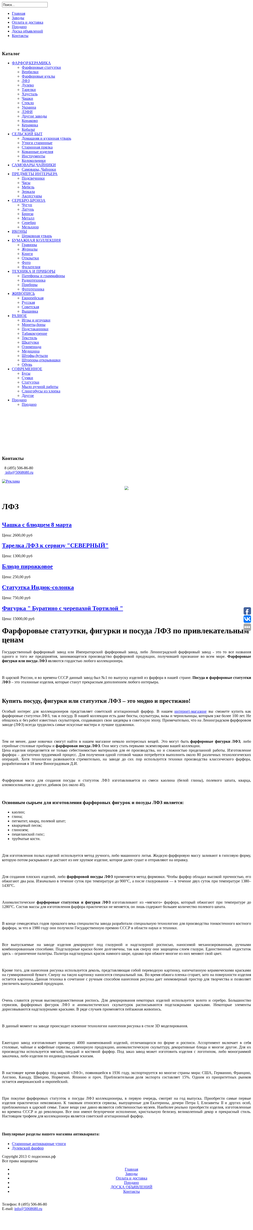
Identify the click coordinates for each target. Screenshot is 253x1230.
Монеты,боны (33, 324)
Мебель (28, 187)
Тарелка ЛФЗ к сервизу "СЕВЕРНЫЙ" (55, 545)
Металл (28, 218)
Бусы (26, 373)
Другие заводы (34, 116)
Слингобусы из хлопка (41, 391)
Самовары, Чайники (39, 169)
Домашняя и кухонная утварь (46, 138)
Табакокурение (34, 333)
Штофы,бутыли (35, 356)
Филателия (31, 267)
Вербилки (30, 72)
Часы (26, 183)
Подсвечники (33, 178)
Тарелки (29, 89)
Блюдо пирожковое (27, 566)
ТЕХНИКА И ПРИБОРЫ (33, 271)
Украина (29, 107)
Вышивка (30, 311)
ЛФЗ (26, 81)
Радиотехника (33, 280)
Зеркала (28, 191)
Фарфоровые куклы (38, 76)
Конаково (30, 120)
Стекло (28, 103)
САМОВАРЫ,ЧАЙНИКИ (34, 165)
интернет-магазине (190, 711)
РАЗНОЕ (19, 316)
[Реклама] (11, 481)
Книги (27, 254)
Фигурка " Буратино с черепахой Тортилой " (62, 608)
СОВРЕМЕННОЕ (27, 369)
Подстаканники (35, 329)
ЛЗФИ (27, 112)
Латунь (28, 209)
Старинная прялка (37, 147)
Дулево (28, 85)
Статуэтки (30, 382)
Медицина (31, 351)
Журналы (30, 249)
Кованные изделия (37, 152)
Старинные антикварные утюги (39, 1144)
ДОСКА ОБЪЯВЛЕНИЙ (131, 1187)
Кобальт (28, 129)
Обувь (27, 364)
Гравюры (29, 245)
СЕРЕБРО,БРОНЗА (28, 200)
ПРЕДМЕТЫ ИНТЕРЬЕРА (35, 174)
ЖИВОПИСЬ (23, 293)
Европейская (32, 298)
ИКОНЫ (19, 231)
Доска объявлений (27, 31)
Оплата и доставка (27, 22)
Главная (18, 13)
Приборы (30, 285)
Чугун (27, 205)
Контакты (20, 36)
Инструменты (33, 156)
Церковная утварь (37, 236)
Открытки (30, 258)
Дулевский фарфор (28, 1148)
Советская (30, 307)
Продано (19, 27)
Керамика (30, 125)
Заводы (18, 18)
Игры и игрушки (36, 320)
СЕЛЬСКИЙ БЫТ (27, 134)
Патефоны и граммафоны (43, 276)
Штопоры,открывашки (41, 360)
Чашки (27, 98)
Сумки (27, 378)
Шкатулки (30, 342)
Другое (28, 395)
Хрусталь (30, 94)
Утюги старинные (37, 143)
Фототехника (33, 289)
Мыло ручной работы (40, 387)
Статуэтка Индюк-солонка (38, 587)
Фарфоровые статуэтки (41, 67)
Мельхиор (30, 227)
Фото (26, 262)
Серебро (29, 222)
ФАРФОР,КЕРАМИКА (31, 63)
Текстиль (29, 338)
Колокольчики (34, 160)
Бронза (27, 214)
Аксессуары (32, 196)
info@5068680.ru (19, 472)
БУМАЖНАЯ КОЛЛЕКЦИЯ (36, 240)
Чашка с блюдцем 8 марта (37, 525)
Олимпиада (31, 347)
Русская (28, 302)
